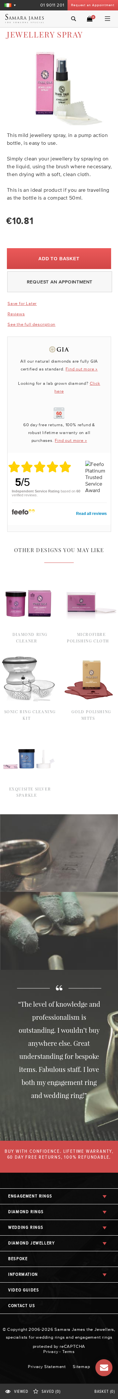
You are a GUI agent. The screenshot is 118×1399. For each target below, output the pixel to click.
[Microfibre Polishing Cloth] (89, 578)
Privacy (50, 1351)
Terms (68, 1351)
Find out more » (82, 369)
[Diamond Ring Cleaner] (28, 578)
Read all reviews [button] (91, 513)
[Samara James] (27, 18)
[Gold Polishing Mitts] (89, 655)
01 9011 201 (52, 5)
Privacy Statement (47, 1366)
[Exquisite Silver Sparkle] (28, 733)
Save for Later (22, 303)
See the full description (31, 324)
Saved (51, 1392)
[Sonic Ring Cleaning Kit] (28, 655)
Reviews (16, 313)
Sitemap (81, 1366)
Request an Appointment (92, 5)
